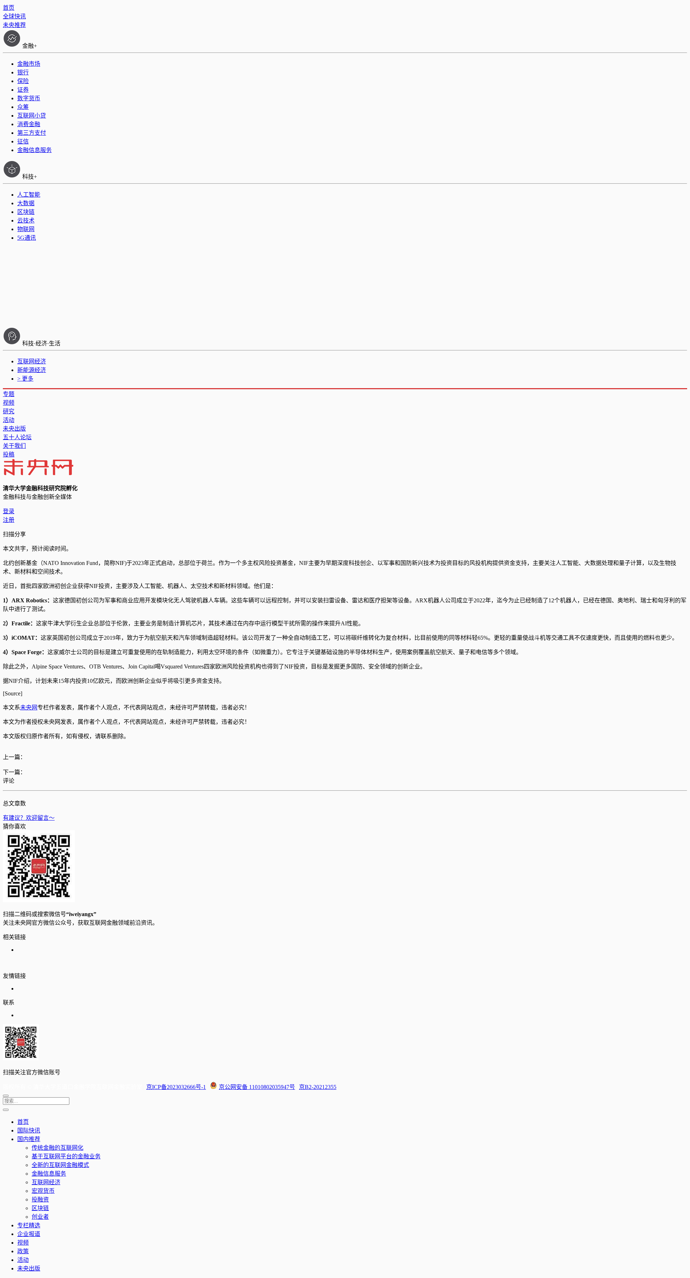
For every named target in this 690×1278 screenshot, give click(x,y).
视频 (8, 403)
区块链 (25, 212)
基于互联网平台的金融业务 (66, 1156)
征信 (23, 141)
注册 (8, 520)
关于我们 (14, 446)
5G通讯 (26, 238)
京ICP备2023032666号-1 (176, 1087)
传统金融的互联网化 (57, 1148)
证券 (23, 90)
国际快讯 (28, 1130)
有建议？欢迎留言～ (29, 818)
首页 (8, 8)
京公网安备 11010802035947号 (257, 1087)
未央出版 (14, 429)
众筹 (23, 107)
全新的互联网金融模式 (60, 1165)
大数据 (25, 203)
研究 (8, 411)
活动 (8, 420)
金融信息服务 (34, 150)
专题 (8, 394)
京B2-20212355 (317, 1087)
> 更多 (25, 379)
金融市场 (28, 64)
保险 (23, 81)
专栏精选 (28, 1225)
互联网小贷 (31, 115)
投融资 (40, 1199)
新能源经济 (31, 370)
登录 (8, 511)
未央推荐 (14, 25)
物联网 (25, 229)
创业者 (40, 1217)
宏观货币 (43, 1191)
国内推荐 (28, 1139)
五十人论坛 (17, 437)
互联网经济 (31, 361)
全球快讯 (14, 16)
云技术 (25, 220)
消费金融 (28, 124)
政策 (23, 1251)
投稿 (8, 454)
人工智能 (28, 195)
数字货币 (28, 98)
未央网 (28, 707)
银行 (23, 72)
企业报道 (28, 1234)
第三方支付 (31, 133)
